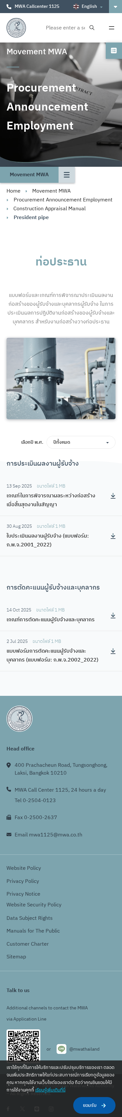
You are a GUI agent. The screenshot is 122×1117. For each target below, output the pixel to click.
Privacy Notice (23, 894)
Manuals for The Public (33, 931)
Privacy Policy (23, 881)
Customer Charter (28, 944)
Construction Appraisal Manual (49, 208)
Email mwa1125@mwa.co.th (48, 835)
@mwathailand (84, 1049)
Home (13, 191)
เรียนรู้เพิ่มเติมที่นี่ (50, 1090)
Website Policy (24, 868)
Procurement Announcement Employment (63, 200)
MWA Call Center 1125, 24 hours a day (60, 790)
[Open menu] (111, 28)
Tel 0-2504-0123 (35, 800)
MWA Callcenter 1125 (37, 6)
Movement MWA (51, 191)
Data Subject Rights (30, 918)
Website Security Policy (34, 905)
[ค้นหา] (91, 28)
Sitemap (16, 957)
